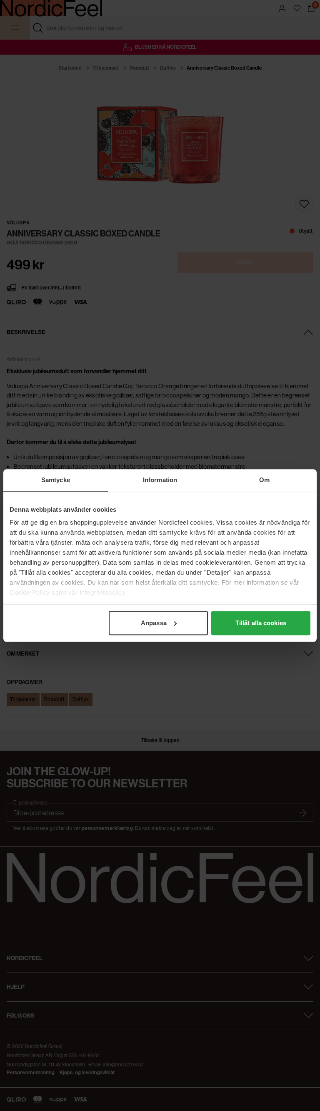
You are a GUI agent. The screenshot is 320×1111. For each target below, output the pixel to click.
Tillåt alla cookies (260, 622)
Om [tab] (264, 479)
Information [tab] (160, 479)
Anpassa (154, 622)
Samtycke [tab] (55, 479)
